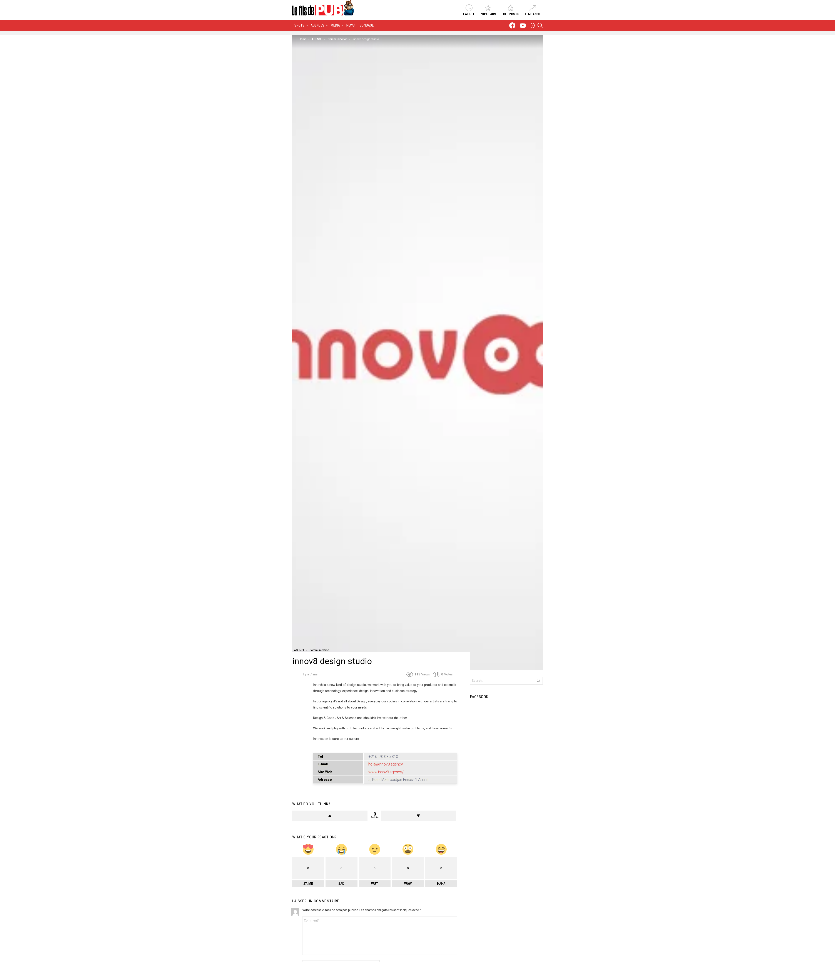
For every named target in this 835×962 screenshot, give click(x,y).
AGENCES (317, 25)
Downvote (418, 816)
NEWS (350, 25)
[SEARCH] (540, 25)
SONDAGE (367, 25)
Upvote (329, 816)
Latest (469, 14)
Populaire (488, 14)
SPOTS (299, 25)
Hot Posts (510, 14)
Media (335, 25)
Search (538, 681)
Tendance (532, 14)
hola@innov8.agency (385, 764)
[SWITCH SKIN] (532, 25)
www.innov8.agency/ (386, 772)
